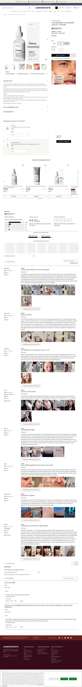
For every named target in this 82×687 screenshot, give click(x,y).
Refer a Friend (54, 657)
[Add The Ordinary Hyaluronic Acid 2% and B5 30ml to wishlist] (67, 165)
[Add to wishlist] (73, 55)
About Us (53, 649)
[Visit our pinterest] (71, 637)
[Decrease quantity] (53, 49)
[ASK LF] (56, 8)
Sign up (36, 637)
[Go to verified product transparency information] (56, 28)
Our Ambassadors (55, 650)
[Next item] (78, 181)
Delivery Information (28, 654)
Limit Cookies (64, 678)
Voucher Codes (54, 653)
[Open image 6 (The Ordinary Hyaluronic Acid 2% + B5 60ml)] (44, 67)
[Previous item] (4, 181)
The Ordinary (55, 20)
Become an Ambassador (56, 660)
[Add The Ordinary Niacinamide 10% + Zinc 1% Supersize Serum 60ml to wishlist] (22, 165)
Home (5, 14)
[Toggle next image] (48, 40)
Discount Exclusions (28, 652)
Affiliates (53, 654)
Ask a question (62, 33)
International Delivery (28, 656)
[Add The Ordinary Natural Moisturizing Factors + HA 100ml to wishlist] (45, 165)
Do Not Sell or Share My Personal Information (10, 656)
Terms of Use (4, 685)
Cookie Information (41, 652)
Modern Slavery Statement (43, 653)
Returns (25, 653)
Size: (52, 40)
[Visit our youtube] (68, 637)
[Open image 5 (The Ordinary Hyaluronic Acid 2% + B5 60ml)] (37, 67)
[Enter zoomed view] (46, 59)
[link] (69, 8)
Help (25, 649)
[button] (63, 29)
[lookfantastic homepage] (43, 7)
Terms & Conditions (41, 649)
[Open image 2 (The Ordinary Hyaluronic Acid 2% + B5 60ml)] (14, 67)
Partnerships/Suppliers (55, 656)
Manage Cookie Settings (54, 678)
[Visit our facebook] (59, 637)
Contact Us (26, 657)
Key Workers (53, 659)
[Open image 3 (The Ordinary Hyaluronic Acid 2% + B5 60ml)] (22, 67)
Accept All (73, 678)
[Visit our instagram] (65, 637)
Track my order (27, 659)
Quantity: (54, 46)
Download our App (28, 650)
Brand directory (54, 652)
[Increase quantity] (61, 49)
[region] (41, 679)
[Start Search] (29, 7)
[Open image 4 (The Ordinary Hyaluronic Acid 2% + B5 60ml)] (29, 67)
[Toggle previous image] (4, 40)
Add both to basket (63, 141)
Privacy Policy (40, 650)
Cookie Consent (6, 654)
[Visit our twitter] (62, 637)
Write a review (54, 33)
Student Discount (54, 662)
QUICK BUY (14, 196)
